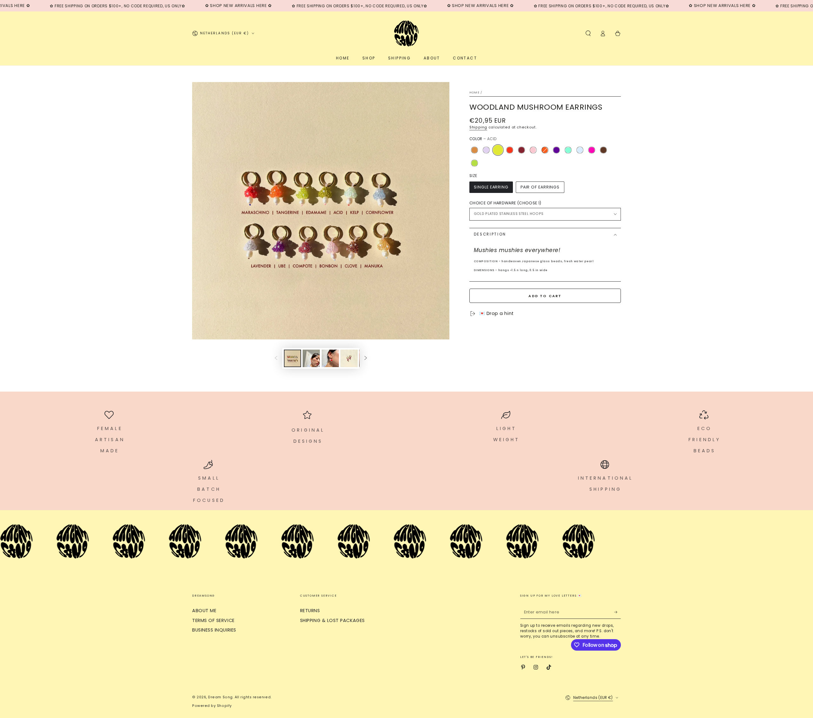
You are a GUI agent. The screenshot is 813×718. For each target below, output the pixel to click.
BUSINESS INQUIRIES (214, 630)
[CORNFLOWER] (580, 150)
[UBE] (556, 150)
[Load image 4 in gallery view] (349, 358)
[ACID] (498, 150)
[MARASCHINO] (510, 150)
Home (474, 92)
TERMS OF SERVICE (213, 620)
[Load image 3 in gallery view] (330, 358)
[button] (588, 33)
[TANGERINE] (545, 150)
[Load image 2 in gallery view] (311, 358)
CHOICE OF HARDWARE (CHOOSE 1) (505, 203)
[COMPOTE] (521, 150)
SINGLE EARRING (491, 187)
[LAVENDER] (486, 150)
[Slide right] (365, 358)
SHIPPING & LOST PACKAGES (332, 620)
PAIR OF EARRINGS (540, 187)
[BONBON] (533, 150)
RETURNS (310, 610)
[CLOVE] (603, 150)
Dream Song (220, 697)
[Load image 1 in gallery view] (292, 358)
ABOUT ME (204, 610)
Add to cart (544, 295)
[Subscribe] (617, 612)
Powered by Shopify (212, 705)
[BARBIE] (592, 150)
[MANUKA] (474, 150)
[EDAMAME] (474, 163)
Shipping (478, 127)
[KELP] (568, 150)
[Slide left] (276, 358)
